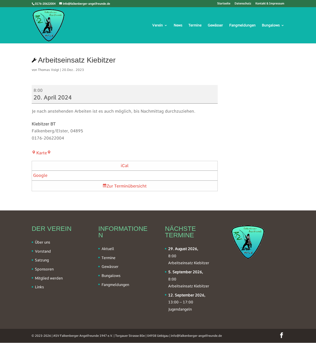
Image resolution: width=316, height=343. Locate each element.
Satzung (42, 260)
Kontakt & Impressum (269, 3)
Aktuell (108, 249)
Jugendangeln (180, 309)
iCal (125, 165)
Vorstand (43, 251)
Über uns (42, 242)
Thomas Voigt (48, 70)
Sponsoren (44, 269)
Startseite (223, 3)
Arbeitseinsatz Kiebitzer (188, 263)
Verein (157, 25)
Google (40, 175)
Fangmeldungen (242, 25)
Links (39, 287)
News (178, 25)
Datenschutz (243, 3)
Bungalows (271, 25)
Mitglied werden (49, 278)
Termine (195, 25)
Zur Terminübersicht (127, 186)
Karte (43, 152)
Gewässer (215, 25)
